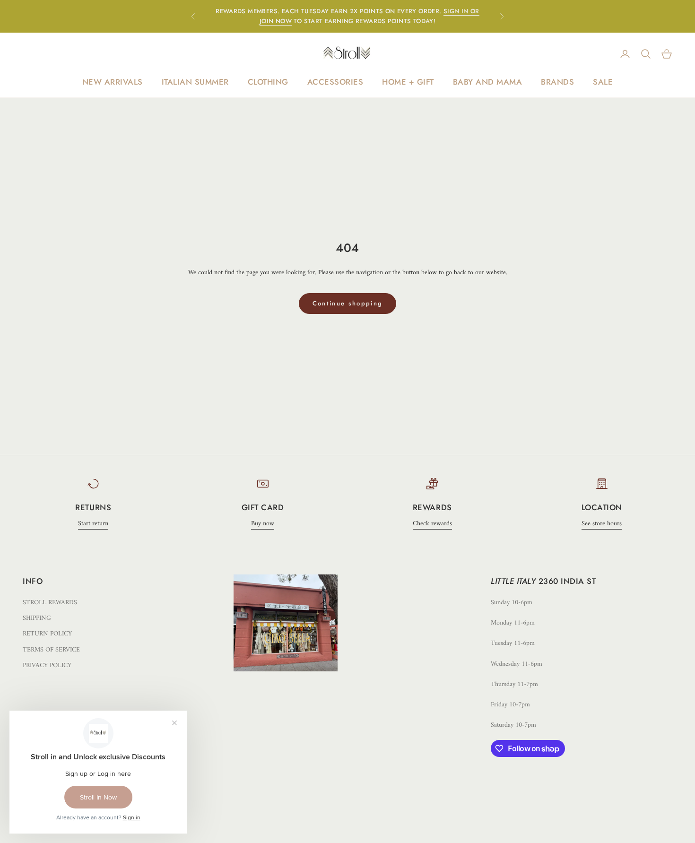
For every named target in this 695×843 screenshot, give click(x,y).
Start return (93, 524)
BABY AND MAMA (487, 81)
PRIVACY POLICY (47, 665)
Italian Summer (195, 81)
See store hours (602, 524)
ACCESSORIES (335, 81)
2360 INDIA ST (567, 581)
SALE (603, 81)
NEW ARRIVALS (112, 81)
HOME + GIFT (408, 81)
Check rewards (432, 524)
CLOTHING (268, 81)
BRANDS (557, 81)
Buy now (262, 524)
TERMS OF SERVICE (51, 650)
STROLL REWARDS (50, 602)
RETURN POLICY (47, 634)
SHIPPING (37, 618)
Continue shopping (348, 303)
